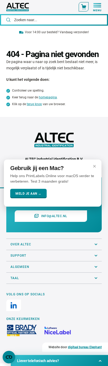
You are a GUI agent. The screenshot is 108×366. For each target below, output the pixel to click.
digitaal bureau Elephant (85, 347)
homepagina (48, 97)
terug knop (34, 104)
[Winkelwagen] (84, 7)
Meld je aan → (28, 193)
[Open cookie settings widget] (9, 357)
